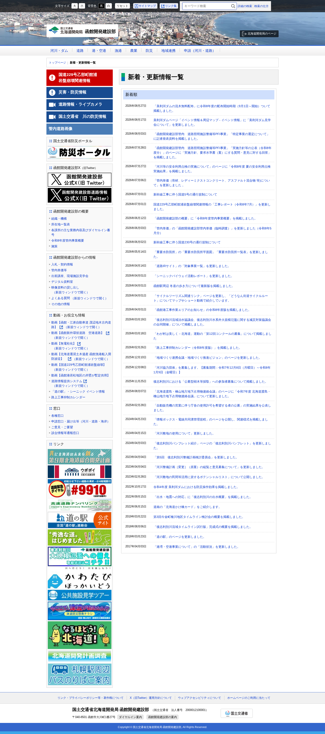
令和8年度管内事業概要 (67, 240)
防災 (149, 50)
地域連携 (168, 50)
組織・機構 (59, 218)
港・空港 (99, 50)
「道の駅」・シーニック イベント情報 (78, 391)
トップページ (57, 62)
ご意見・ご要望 (62, 427)
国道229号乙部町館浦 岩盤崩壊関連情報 (86, 77)
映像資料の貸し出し (70, 290)
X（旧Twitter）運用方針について (151, 697)
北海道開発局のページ (262, 33)
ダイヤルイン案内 (130, 717)
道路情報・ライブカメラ (80, 104)
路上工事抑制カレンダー (68, 397)
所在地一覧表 (60, 224)
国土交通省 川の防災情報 (82, 116)
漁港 (118, 50)
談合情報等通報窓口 (65, 433)
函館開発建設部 (83, 33)
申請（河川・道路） (200, 50)
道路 (80, 50)
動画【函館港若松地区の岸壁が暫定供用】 (80, 375)
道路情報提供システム (70, 383)
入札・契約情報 (62, 264)
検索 (233, 6)
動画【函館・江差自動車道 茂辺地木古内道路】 (81, 325)
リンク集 (171, 6)
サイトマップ (147, 6)
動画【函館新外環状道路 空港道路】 (80, 335)
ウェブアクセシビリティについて (199, 697)
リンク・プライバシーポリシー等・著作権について (90, 697)
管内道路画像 (61, 128)
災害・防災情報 (72, 92)
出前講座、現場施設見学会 (69, 276)
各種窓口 (57, 415)
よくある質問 (79, 298)
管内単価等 (59, 270)
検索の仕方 (261, 6)
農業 (133, 50)
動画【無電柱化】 (70, 346)
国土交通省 (237, 713)
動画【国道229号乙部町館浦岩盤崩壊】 (80, 367)
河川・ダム (59, 50)
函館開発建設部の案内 (162, 717)
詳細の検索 (245, 6)
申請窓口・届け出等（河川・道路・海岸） (80, 421)
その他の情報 (60, 304)
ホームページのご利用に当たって (248, 697)
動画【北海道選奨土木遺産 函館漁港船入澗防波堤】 (81, 356)
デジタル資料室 (62, 281)
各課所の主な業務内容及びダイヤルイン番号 (80, 232)
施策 (54, 246)
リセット (122, 6)
